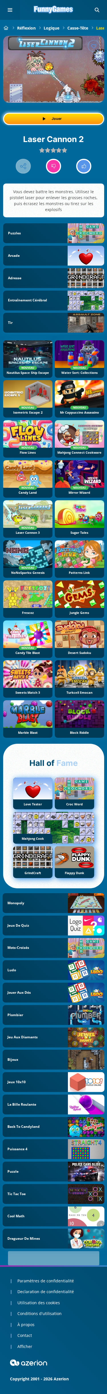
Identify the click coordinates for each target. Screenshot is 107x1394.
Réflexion (26, 28)
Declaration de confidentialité (45, 1291)
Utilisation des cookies (38, 1302)
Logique (51, 28)
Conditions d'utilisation (39, 1313)
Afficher (24, 1346)
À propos (26, 1324)
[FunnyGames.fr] (6, 28)
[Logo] (53, 10)
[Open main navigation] (10, 10)
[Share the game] (23, 166)
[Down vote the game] (53, 166)
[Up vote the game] (83, 166)
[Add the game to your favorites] (94, 46)
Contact (24, 1335)
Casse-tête (77, 28)
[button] (97, 10)
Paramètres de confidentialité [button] (45, 1280)
